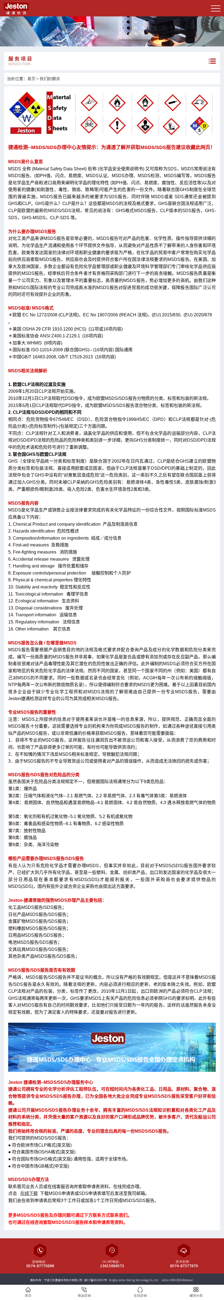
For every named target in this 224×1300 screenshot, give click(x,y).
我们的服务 (50, 78)
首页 (31, 78)
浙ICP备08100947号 (95, 1280)
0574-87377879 (184, 1265)
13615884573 (112, 1265)
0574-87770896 (40, 1265)
